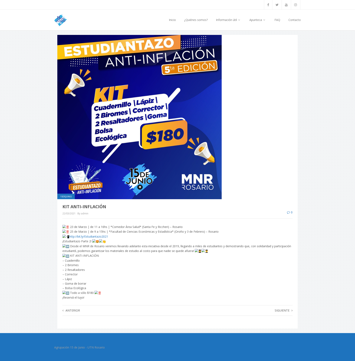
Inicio (172, 20)
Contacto (294, 20)
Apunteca (256, 20)
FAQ (277, 20)
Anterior (73, 310)
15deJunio (66, 196)
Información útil (227, 20)
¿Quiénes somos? (196, 20)
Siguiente (282, 310)
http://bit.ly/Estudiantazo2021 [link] (88, 236)
